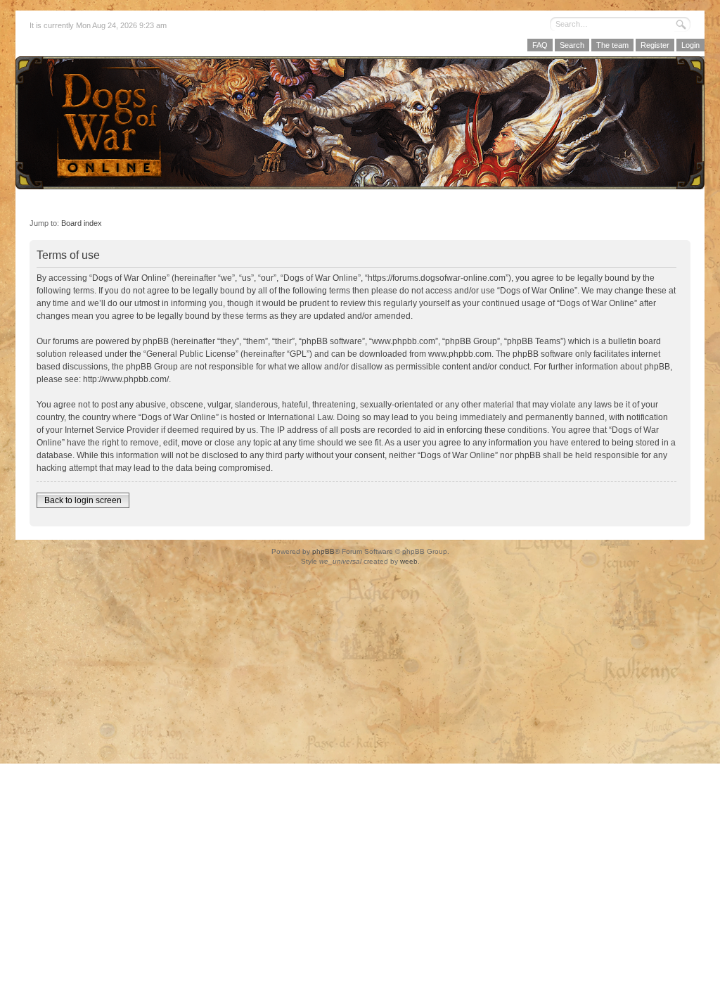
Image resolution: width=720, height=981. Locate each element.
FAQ (540, 45)
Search (572, 45)
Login (690, 45)
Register (655, 45)
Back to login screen (83, 500)
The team (612, 45)
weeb (409, 561)
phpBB (323, 551)
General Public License (191, 354)
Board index (81, 223)
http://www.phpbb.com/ (126, 379)
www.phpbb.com (459, 354)
